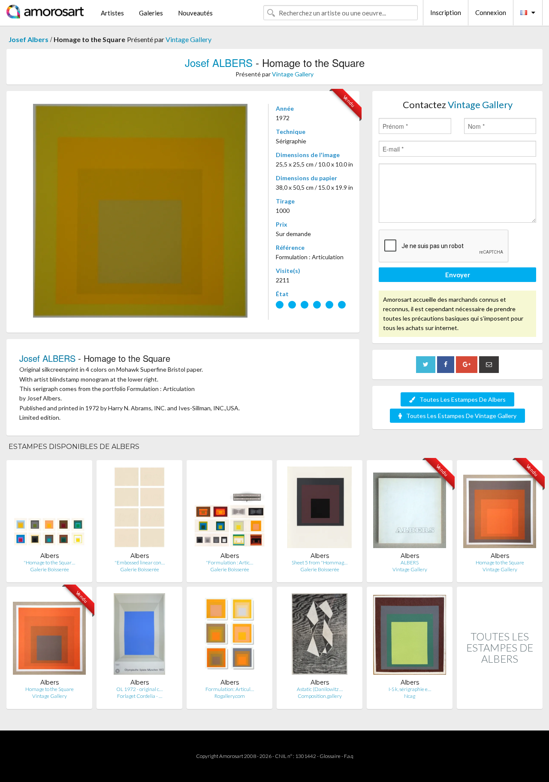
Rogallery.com (229, 696)
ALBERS (410, 562)
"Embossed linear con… (140, 562)
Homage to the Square (500, 562)
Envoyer (457, 275)
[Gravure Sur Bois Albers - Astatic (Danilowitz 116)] (319, 636)
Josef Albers (28, 39)
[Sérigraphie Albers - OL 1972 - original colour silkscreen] (139, 636)
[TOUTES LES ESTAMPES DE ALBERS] (500, 700)
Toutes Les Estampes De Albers (462, 399)
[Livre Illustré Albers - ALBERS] (409, 509)
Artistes (112, 13)
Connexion (490, 12)
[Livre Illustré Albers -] (49, 509)
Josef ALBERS (219, 62)
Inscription (445, 12)
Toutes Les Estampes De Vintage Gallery (461, 415)
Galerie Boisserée (49, 569)
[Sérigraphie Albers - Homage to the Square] (499, 509)
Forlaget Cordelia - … (139, 696)
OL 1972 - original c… (139, 689)
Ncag (409, 696)
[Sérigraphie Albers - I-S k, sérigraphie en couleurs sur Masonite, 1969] (409, 636)
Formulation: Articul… (229, 689)
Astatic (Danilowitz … (320, 689)
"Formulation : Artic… (229, 562)
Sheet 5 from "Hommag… (319, 562)
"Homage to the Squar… (49, 562)
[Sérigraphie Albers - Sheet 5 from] (319, 509)
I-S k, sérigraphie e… (410, 689)
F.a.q (348, 756)
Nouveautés (195, 13)
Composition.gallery (320, 696)
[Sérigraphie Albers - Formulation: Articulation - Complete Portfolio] (229, 636)
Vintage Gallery (188, 39)
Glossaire (330, 756)
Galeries (151, 13)
